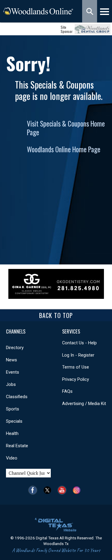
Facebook (34, 490)
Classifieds (16, 396)
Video (11, 458)
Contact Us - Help (79, 343)
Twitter (49, 490)
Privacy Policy (75, 379)
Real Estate (17, 445)
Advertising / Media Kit (84, 403)
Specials (14, 421)
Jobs (11, 384)
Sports (12, 409)
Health (12, 433)
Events (12, 372)
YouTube (63, 490)
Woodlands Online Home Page (63, 149)
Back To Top (56, 315)
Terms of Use (75, 367)
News (11, 360)
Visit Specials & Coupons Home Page (66, 127)
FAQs (67, 391)
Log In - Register (78, 355)
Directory (15, 347)
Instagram (78, 490)
